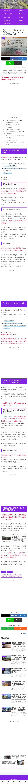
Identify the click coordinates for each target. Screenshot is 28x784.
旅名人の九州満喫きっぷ (8, 576)
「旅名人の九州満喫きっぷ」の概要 (13, 120)
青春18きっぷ (18, 576)
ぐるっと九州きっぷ (7, 574)
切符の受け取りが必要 (11, 140)
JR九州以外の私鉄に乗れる (12, 125)
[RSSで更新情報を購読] (20, 628)
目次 (12, 117)
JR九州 (16, 572)
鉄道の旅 (10, 572)
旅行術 (4, 572)
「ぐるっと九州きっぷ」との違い (12, 129)
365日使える (9, 127)
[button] (18, 63)
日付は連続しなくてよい (12, 122)
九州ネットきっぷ (7, 416)
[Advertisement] (14, 99)
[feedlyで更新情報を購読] (7, 628)
